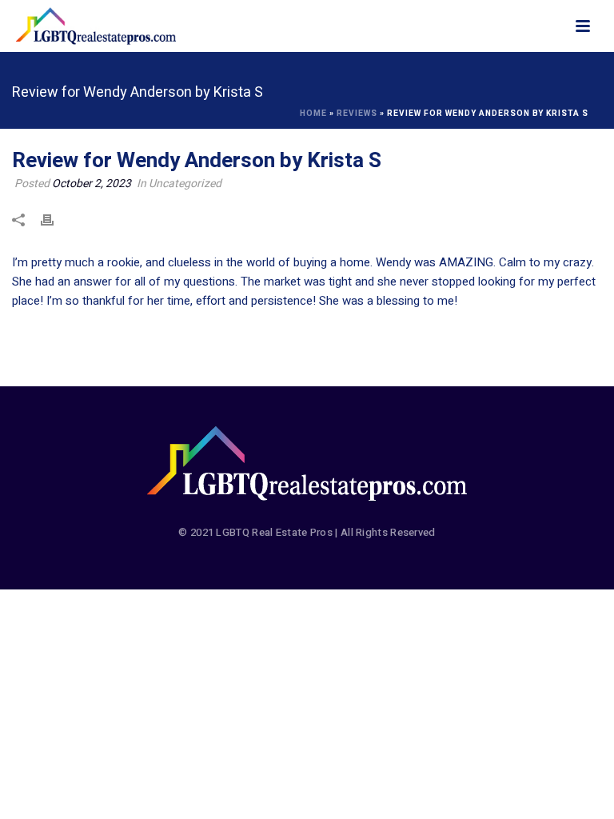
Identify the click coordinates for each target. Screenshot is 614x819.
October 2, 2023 (91, 183)
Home (313, 113)
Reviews (357, 113)
